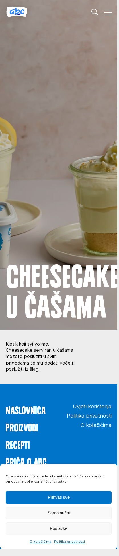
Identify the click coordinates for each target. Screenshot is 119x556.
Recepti (18, 443)
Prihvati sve (59, 497)
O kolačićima (40, 541)
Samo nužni (59, 512)
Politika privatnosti (69, 541)
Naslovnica (26, 409)
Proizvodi (22, 426)
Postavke (58, 528)
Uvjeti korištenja (92, 406)
